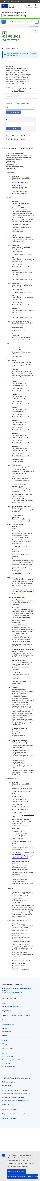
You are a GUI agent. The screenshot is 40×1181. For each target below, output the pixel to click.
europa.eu (11, 1082)
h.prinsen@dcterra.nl (18, 91)
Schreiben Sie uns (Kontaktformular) (13, 1097)
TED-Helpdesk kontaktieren (10, 1006)
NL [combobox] (8, 107)
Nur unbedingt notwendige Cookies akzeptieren (23, 1176)
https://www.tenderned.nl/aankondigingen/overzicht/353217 (23, 591)
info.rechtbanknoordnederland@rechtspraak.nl (22, 848)
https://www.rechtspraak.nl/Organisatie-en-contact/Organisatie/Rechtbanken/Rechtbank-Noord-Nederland (23, 855)
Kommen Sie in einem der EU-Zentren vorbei (15, 1100)
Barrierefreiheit (6, 1031)
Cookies (4, 1028)
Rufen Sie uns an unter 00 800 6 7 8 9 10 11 (15, 1090)
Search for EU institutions (9, 1109)
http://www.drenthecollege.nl (23, 815)
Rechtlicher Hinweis (8, 1024)
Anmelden (29, 7)
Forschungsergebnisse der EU (11, 1060)
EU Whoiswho (6, 1063)
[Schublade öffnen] (4, 33)
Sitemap (4, 1044)
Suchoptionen (34, 26)
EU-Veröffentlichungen (8, 1066)
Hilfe (3, 1003)
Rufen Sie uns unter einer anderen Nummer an (16, 1094)
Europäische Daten (7, 1056)
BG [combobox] (8, 123)
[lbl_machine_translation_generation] (29, 136)
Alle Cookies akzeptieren (16, 1171)
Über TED (5, 1040)
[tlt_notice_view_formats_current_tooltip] (32, 148)
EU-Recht (5, 1053)
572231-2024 (17, 55)
